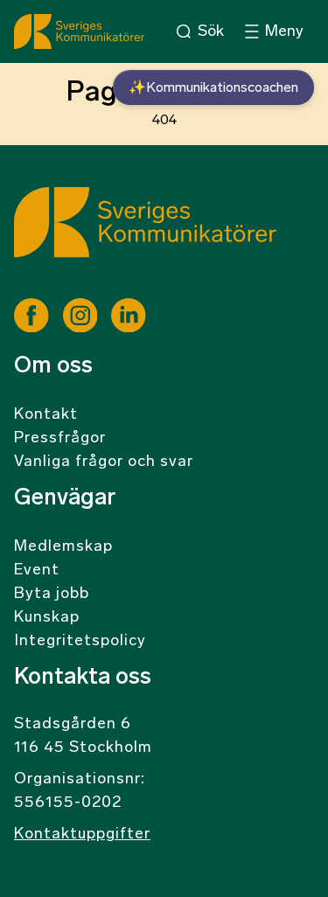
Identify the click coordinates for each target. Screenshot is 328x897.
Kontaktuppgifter (82, 835)
